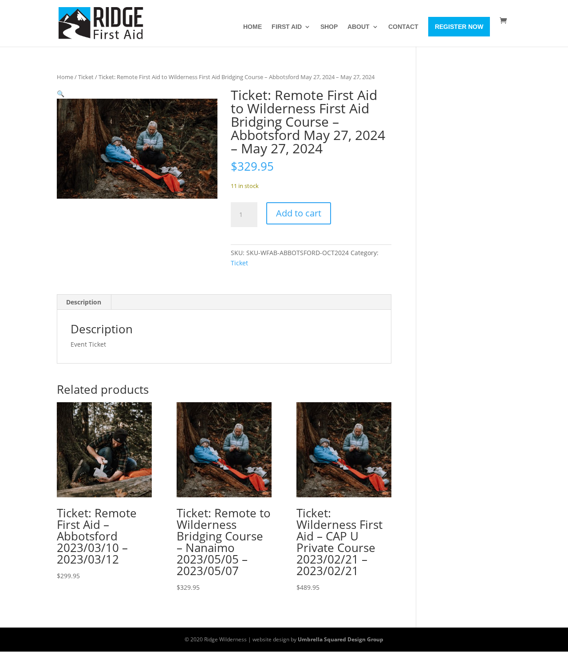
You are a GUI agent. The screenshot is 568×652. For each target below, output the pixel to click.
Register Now (459, 26)
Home (252, 27)
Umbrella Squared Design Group (340, 639)
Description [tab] (83, 302)
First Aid (287, 27)
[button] (60, 93)
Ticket (86, 77)
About (358, 27)
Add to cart (298, 213)
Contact (403, 27)
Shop (329, 27)
